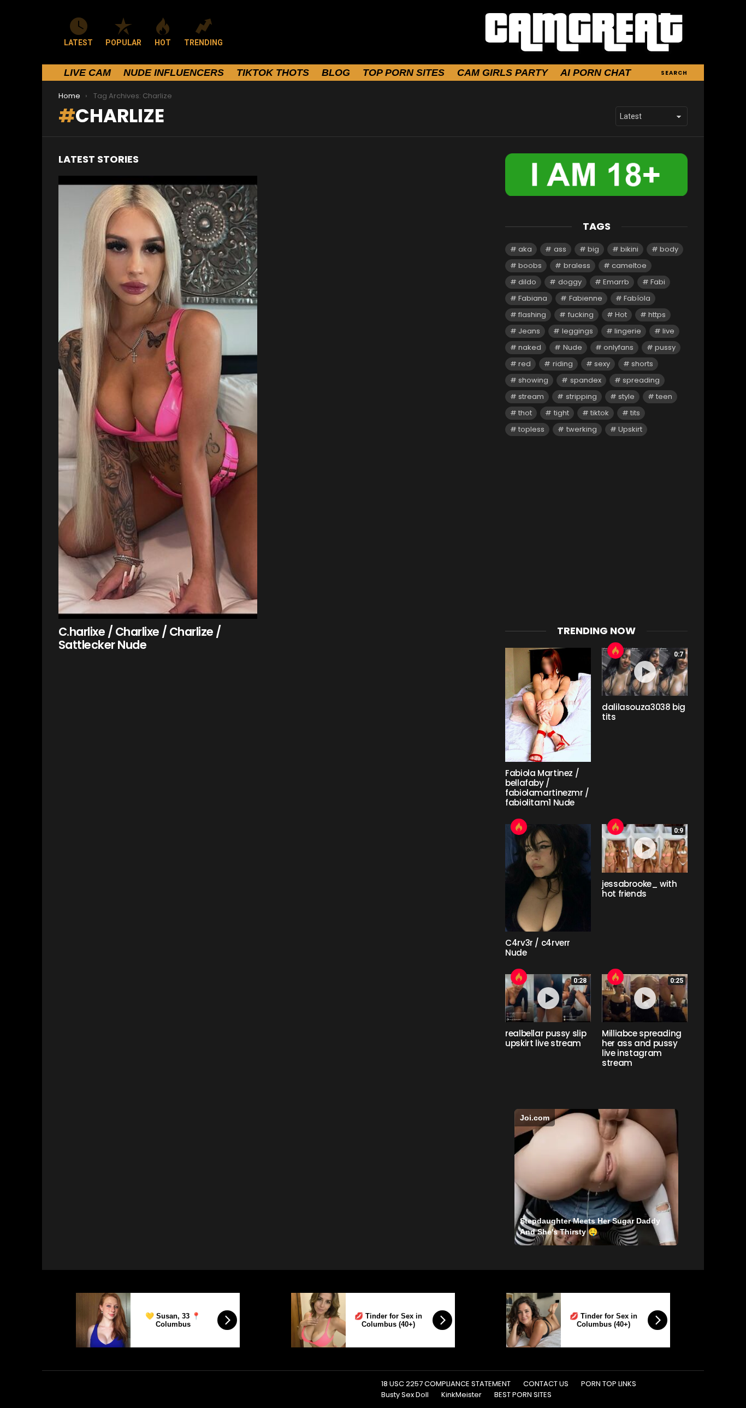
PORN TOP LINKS (608, 1384)
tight (561, 413)
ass (560, 249)
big (593, 249)
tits (635, 413)
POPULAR (123, 42)
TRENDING (203, 42)
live (668, 331)
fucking (581, 314)
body (669, 249)
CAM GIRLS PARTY (502, 72)
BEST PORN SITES (523, 1395)
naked (529, 347)
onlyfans (618, 347)
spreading (641, 380)
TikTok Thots (272, 72)
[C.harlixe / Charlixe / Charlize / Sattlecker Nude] (157, 397)
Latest (78, 42)
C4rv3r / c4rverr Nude (537, 947)
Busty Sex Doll (405, 1395)
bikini (629, 249)
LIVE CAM (87, 72)
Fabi (657, 282)
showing (533, 380)
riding (563, 364)
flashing (532, 314)
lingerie (627, 331)
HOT (163, 42)
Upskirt (630, 429)
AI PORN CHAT (595, 72)
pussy (665, 347)
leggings (577, 331)
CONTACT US (546, 1384)
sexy (602, 364)
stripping (581, 396)
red (524, 364)
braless (577, 265)
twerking (581, 429)
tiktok (599, 413)
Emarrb (616, 282)
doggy (570, 282)
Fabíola (637, 298)
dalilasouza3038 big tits (643, 712)
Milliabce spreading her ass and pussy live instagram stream (642, 1048)
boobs (530, 265)
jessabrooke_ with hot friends (639, 888)
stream (531, 396)
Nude (572, 347)
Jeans (529, 331)
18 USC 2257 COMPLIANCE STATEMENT (446, 1384)
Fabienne (585, 298)
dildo (527, 282)
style (626, 396)
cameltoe (629, 265)
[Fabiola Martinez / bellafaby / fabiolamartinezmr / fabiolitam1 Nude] (548, 705)
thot (525, 413)
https (657, 314)
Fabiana (532, 298)
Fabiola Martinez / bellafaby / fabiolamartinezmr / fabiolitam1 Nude (547, 787)
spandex (585, 380)
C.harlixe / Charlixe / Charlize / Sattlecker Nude (139, 638)
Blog (336, 72)
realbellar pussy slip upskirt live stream (545, 1038)
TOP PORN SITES (404, 72)
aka (525, 249)
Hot (621, 314)
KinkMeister (461, 1395)
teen (664, 396)
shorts (642, 364)
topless (531, 429)
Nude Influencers (173, 72)
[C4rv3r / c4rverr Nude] (548, 877)
